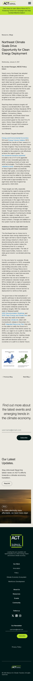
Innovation (16, 568)
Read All (7, 483)
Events (16, 598)
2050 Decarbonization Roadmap (13, 313)
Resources (16, 594)
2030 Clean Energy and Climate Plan (14, 315)
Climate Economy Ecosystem (16, 577)
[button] (29, 3)
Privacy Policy (16, 647)
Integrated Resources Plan (15, 324)
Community (16, 603)
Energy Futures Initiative (16, 140)
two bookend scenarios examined (13, 155)
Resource (5, 35)
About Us (16, 589)
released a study (7, 166)
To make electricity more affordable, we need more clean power (15, 512)
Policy (16, 573)
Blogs (11, 35)
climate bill (14, 320)
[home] (9, 3)
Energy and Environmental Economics (15, 138)
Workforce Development (16, 581)
